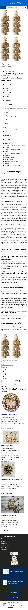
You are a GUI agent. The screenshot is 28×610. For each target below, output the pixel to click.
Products (6, 69)
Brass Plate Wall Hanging (9, 414)
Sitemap (4, 551)
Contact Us (4, 549)
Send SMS (15, 592)
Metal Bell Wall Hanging (8, 515)
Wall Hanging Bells (7, 446)
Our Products (5, 547)
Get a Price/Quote (5, 75)
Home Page (4, 543)
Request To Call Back (6, 66)
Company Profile (5, 545)
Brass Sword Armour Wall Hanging (11, 479)
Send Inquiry (6, 65)
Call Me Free (15, 597)
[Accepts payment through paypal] (14, 565)
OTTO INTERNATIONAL (15, 3)
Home (5, 68)
